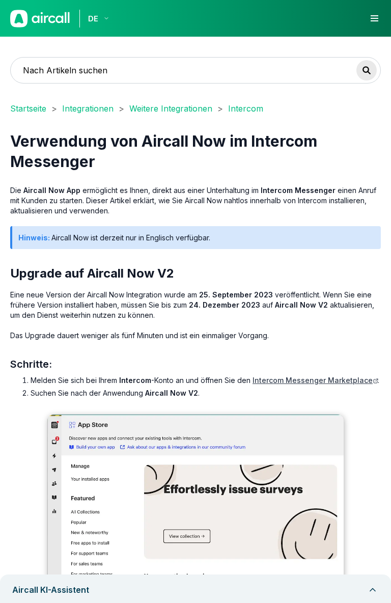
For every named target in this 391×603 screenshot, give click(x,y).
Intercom (245, 108)
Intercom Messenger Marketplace (313, 380)
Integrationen (88, 108)
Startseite (28, 108)
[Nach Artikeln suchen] (366, 70)
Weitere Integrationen (170, 108)
